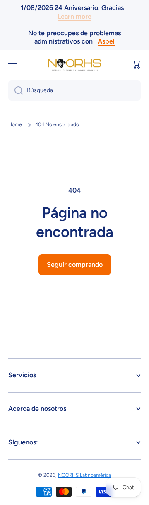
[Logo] (74, 65)
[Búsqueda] (15, 90)
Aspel (106, 41)
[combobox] (74, 90)
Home (15, 124)
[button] (136, 65)
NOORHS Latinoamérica (84, 475)
